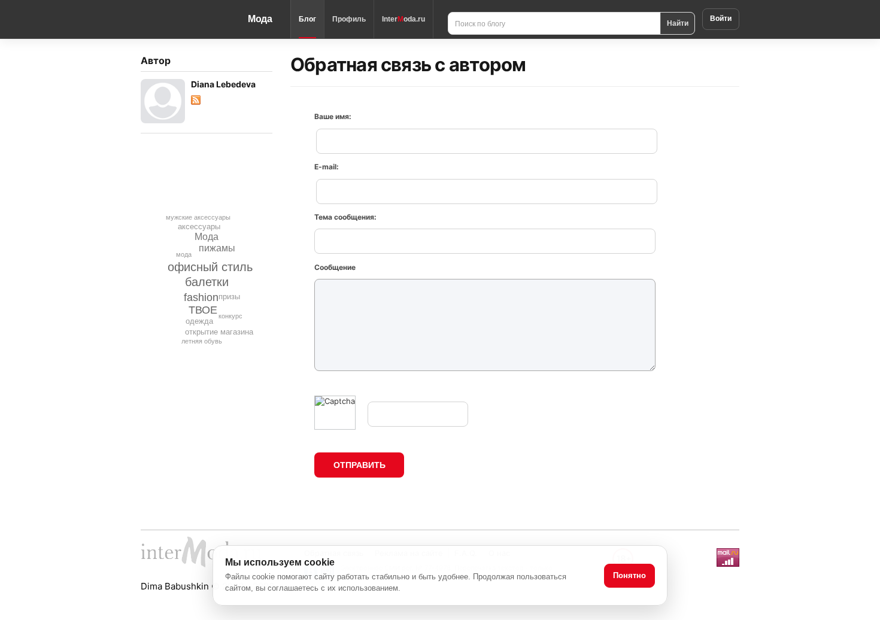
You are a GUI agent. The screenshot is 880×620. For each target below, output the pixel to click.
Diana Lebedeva (223, 84)
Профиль (349, 19)
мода (184, 254)
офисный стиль (210, 266)
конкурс (230, 316)
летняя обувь (201, 341)
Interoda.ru (403, 19)
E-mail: (326, 166)
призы (229, 296)
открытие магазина (219, 331)
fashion (201, 297)
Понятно (629, 575)
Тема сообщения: (345, 216)
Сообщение (335, 267)
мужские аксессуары (198, 217)
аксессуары (199, 226)
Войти (721, 18)
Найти (677, 22)
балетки (207, 281)
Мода (260, 19)
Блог (307, 19)
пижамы (217, 248)
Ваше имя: (332, 116)
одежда (199, 321)
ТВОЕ (203, 310)
